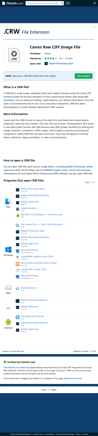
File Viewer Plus (29, 224)
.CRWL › (53, 390)
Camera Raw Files (17, 351)
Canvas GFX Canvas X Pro (33, 269)
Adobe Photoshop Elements (35, 195)
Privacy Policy (49, 434)
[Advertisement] (49, 15)
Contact (85, 434)
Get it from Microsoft (52, 224)
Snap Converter (28, 208)
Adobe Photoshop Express (34, 300)
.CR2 (41, 123)
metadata (9, 100)
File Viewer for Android (32, 316)
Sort (87, 182)
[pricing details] (93, 182)
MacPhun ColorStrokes (32, 214)
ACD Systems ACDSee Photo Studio (39, 262)
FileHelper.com (28, 287)
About (78, 434)
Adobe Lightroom (30, 201)
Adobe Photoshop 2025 (61, 63)
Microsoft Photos (29, 250)
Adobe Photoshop (75, 166)
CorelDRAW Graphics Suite (54, 170)
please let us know (73, 378)
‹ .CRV (43, 390)
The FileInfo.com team (14, 367)
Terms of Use (37, 434)
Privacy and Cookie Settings (65, 434)
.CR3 (51, 123)
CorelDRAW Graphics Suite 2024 (37, 256)
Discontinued (55, 214)
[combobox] (45, 3)
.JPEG (38, 130)
